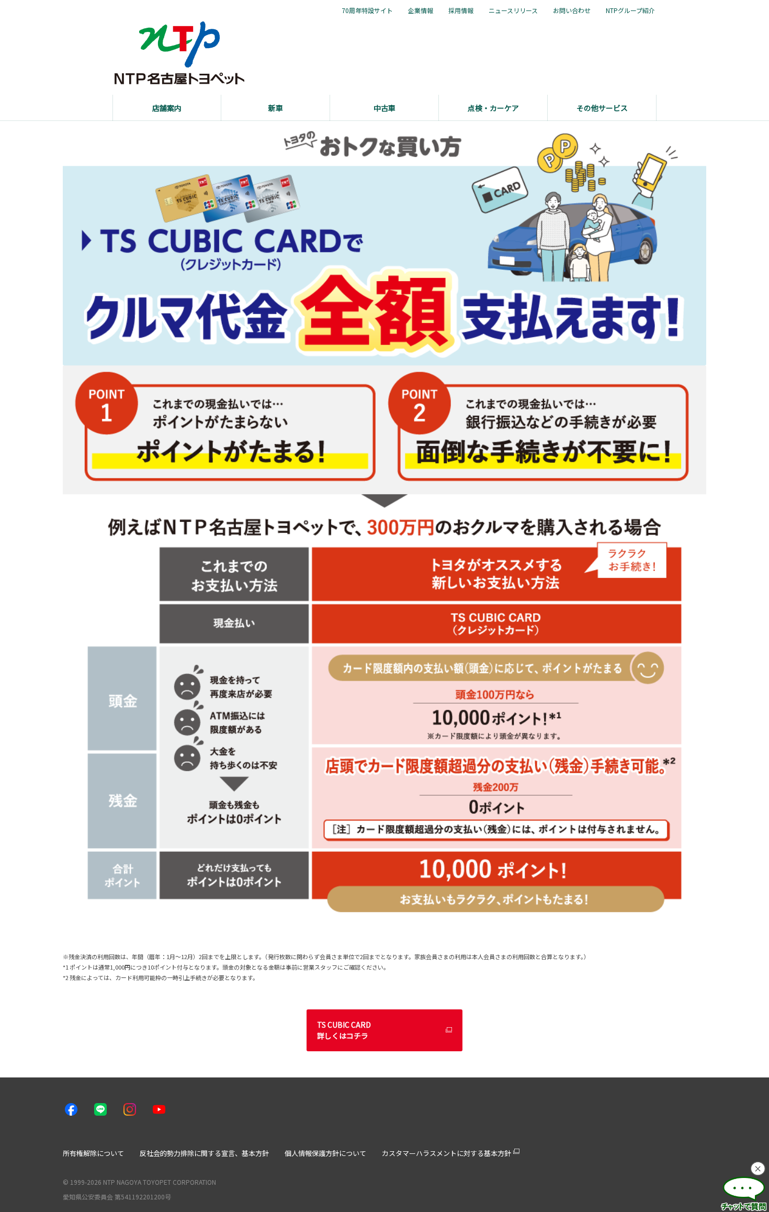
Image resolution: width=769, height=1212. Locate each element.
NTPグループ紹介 (630, 10)
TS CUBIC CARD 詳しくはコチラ (344, 1030)
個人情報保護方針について (325, 1153)
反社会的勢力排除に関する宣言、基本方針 (204, 1153)
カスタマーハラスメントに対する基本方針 (446, 1153)
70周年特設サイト (367, 10)
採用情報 (460, 10)
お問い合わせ (572, 10)
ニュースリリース (513, 10)
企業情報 (420, 10)
